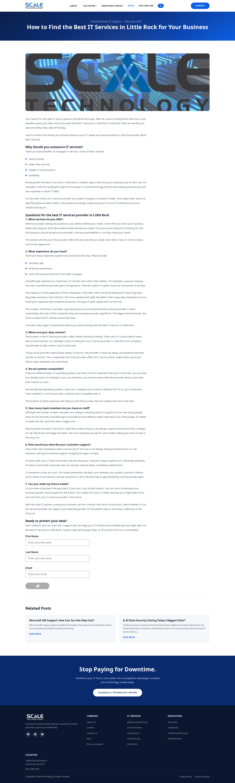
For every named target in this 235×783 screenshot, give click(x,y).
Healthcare (173, 727)
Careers (90, 727)
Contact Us (92, 733)
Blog (131, 5)
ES (161, 5)
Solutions (90, 5)
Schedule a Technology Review (117, 692)
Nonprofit (172, 722)
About (74, 5)
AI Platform (132, 744)
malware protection (65, 301)
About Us (91, 722)
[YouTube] (42, 734)
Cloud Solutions (134, 727)
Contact (200, 5)
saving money (36, 158)
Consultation (133, 733)
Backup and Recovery (137, 722)
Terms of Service (202, 776)
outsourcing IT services (76, 449)
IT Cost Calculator (95, 744)
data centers (76, 336)
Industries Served (112, 5)
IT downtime (32, 472)
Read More (35, 634)
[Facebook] (28, 734)
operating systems (66, 373)
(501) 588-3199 (146, 5)
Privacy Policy (186, 776)
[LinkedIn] (35, 734)
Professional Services (178, 733)
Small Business (175, 738)
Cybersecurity (133, 738)
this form (114, 529)
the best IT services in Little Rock (90, 123)
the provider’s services (71, 232)
